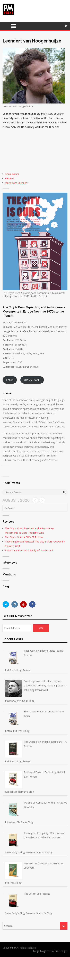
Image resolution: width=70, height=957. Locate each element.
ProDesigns (61, 951)
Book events (12, 174)
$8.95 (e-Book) (32, 380)
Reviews (9, 178)
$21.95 (9, 380)
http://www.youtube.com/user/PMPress (23, 604)
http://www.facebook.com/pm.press (32, 604)
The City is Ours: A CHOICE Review (24, 537)
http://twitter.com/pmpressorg (6, 604)
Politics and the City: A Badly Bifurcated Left (29, 550)
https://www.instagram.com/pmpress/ (14, 604)
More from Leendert (16, 182)
